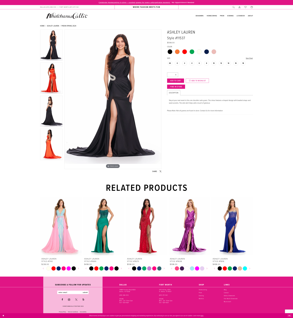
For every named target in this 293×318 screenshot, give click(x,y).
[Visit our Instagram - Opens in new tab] (69, 299)
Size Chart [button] (249, 58)
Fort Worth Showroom (231, 299)
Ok (289, 315)
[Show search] (234, 7)
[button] (240, 7)
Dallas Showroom (229, 296)
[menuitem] (59, 7)
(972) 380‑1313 (124, 295)
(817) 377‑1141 (163, 295)
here (202, 315)
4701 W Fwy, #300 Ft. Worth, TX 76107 (165, 290)
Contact (226, 293)
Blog (225, 290)
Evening (201, 296)
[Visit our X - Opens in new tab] (76, 299)
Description (173, 92)
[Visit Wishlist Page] (246, 7)
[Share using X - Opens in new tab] (160, 171)
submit (85, 292)
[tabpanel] (51, 45)
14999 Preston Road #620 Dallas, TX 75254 (127, 290)
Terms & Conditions (73, 312)
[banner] (67, 15)
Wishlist (201, 299)
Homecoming (203, 290)
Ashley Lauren (53, 25)
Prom (200, 293)
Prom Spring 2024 (68, 25)
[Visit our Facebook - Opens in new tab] (62, 299)
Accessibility (83, 312)
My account (227, 301)
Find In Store (176, 86)
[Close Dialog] (3, 316)
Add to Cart (175, 80)
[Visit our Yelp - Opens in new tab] (83, 299)
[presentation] (61, 226)
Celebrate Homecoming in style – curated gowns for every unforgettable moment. (134, 2)
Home (42, 25)
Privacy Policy (62, 312)
